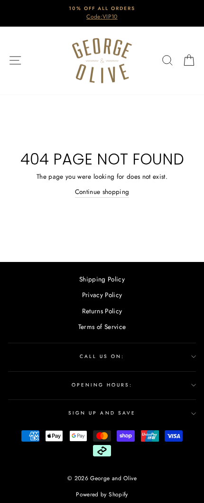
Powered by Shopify (102, 494)
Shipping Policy (102, 279)
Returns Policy (102, 311)
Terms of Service (102, 326)
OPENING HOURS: (102, 384)
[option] (102, 13)
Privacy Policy (102, 295)
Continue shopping (102, 191)
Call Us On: (102, 356)
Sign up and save (102, 412)
